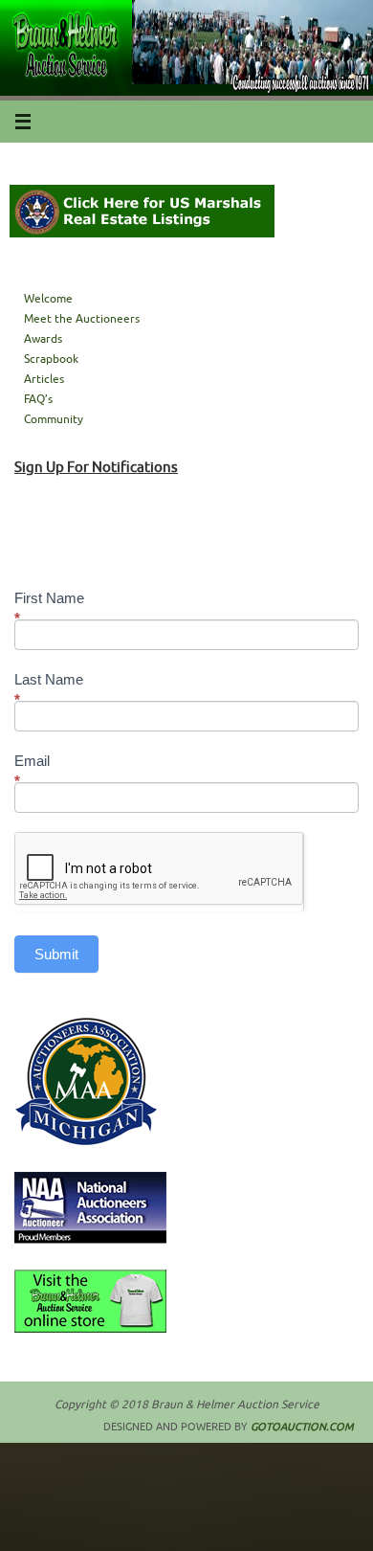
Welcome (48, 298)
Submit (56, 954)
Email (32, 771)
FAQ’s (38, 399)
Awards (43, 339)
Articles (44, 379)
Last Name (48, 689)
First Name (49, 608)
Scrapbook (51, 359)
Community (53, 419)
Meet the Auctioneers (82, 318)
